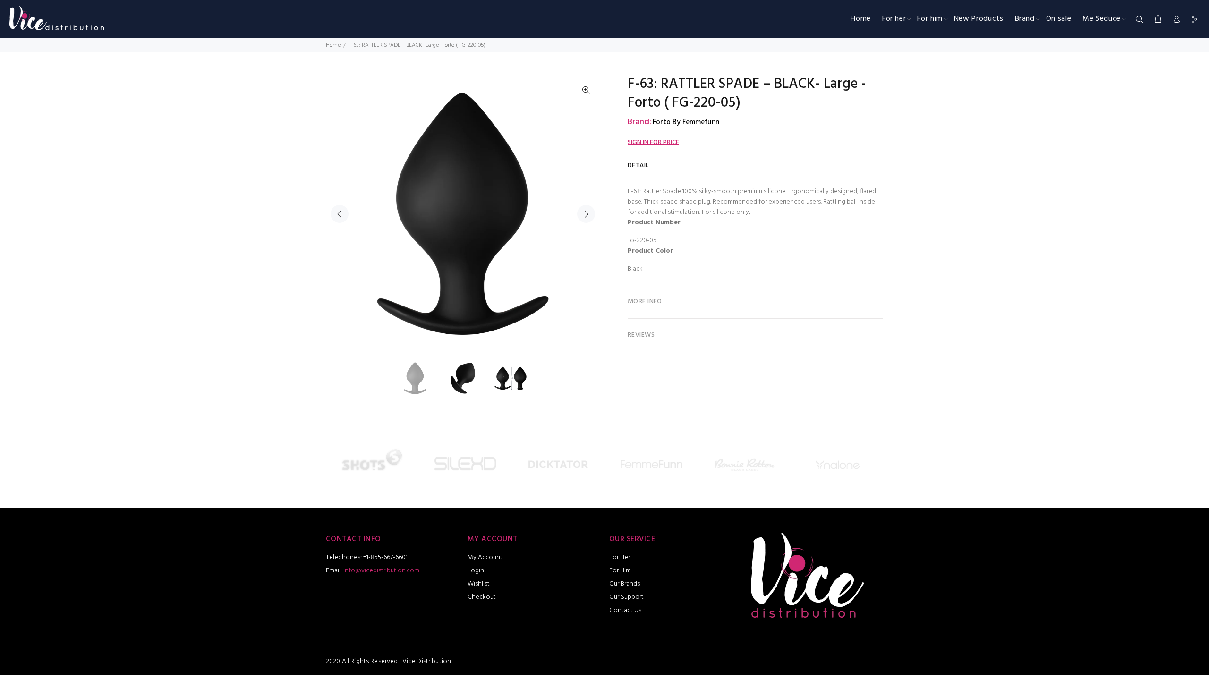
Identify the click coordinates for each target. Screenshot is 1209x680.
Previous (340, 214)
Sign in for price (653, 142)
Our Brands (624, 583)
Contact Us (625, 610)
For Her (619, 557)
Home (333, 45)
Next (586, 214)
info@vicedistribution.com (381, 570)
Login (476, 570)
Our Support (626, 597)
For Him (620, 570)
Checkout (482, 597)
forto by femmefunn (686, 122)
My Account (485, 557)
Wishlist (479, 583)
